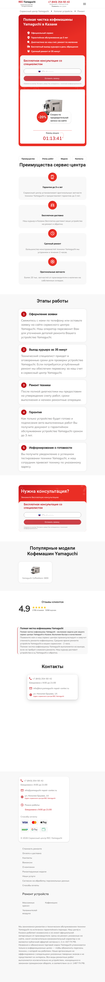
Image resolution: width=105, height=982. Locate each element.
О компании (28, 867)
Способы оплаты (30, 885)
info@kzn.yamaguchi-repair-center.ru (51, 688)
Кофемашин (51, 902)
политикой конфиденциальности (71, 83)
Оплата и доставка (31, 853)
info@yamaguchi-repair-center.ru (41, 790)
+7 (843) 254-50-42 (59, 2)
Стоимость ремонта (32, 848)
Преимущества (28, 159)
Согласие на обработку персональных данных (45, 880)
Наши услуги (28, 876)
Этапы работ (47, 159)
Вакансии (27, 862)
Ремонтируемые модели (34, 871)
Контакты (79, 159)
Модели (64, 159)
